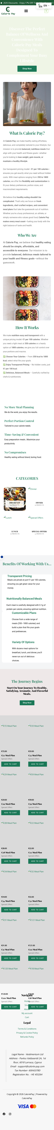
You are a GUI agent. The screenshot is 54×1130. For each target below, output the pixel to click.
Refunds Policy (27, 1036)
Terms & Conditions (27, 1028)
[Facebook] (4, 1114)
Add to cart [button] (10, 764)
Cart (27, 1017)
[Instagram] (10, 1114)
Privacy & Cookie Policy (27, 1032)
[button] (26, 11)
